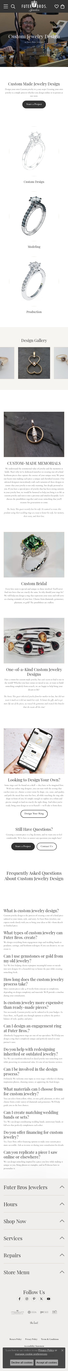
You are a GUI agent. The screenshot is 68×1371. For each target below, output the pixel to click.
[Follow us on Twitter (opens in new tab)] (41, 1299)
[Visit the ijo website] (44, 1312)
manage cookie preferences (31, 1354)
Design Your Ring (34, 813)
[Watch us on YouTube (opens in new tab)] (48, 1299)
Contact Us (47, 846)
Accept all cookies (46, 1362)
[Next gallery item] (60, 363)
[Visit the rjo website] (54, 1312)
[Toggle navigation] (6, 6)
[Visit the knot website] (34, 1323)
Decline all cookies (21, 1362)
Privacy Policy (31, 1339)
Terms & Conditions (50, 1339)
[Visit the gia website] (32, 1312)
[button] (13, 6)
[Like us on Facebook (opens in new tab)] (19, 1299)
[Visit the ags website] (17, 1312)
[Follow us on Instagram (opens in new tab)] (27, 1299)
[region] (34, 363)
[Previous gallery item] (8, 363)
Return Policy (16, 1339)
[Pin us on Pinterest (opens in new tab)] (34, 1299)
